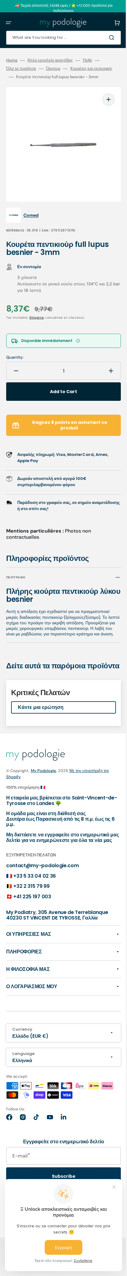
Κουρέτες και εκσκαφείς (27, 76)
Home (12, 60)
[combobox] (59, 38)
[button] (8, 23)
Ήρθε (87, 60)
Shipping (36, 317)
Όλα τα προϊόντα (21, 68)
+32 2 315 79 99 (31, 904)
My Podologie (43, 783)
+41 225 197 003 (32, 914)
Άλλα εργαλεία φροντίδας (50, 60)
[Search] (104, 37)
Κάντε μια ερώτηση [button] (40, 720)
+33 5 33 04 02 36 (34, 893)
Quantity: (14, 356)
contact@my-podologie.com (42, 883)
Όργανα (53, 68)
